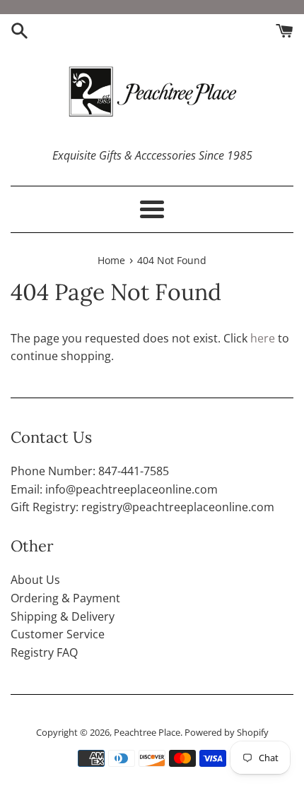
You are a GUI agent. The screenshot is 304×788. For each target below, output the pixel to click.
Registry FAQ (44, 652)
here (262, 338)
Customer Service (58, 634)
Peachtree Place (147, 732)
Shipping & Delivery (63, 616)
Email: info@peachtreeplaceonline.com (114, 489)
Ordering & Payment (65, 598)
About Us (35, 579)
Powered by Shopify (227, 732)
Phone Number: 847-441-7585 (90, 471)
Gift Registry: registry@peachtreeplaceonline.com (142, 507)
